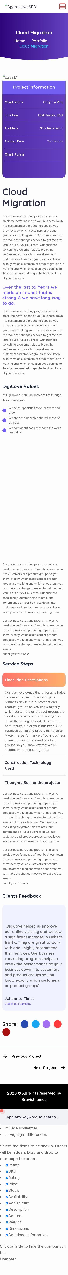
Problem (11, 128)
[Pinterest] (46, 1024)
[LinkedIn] (6, 1032)
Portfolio (39, 40)
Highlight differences (27, 1134)
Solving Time (14, 141)
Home (19, 40)
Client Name (14, 102)
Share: (10, 1024)
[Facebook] (24, 1024)
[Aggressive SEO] (20, 6)
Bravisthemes (34, 1099)
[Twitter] (36, 1024)
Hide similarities (23, 1128)
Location (11, 115)
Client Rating (14, 154)
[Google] (58, 1024)
